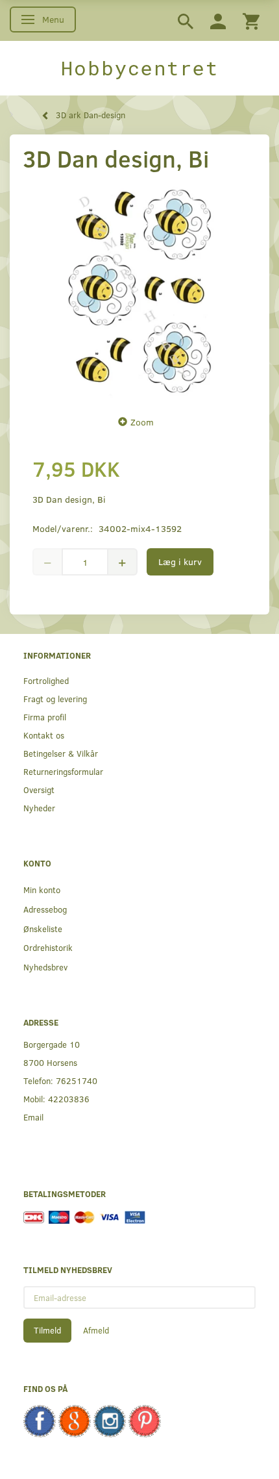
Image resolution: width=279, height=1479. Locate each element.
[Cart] (251, 20)
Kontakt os (43, 734)
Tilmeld (47, 1330)
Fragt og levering (55, 698)
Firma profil (44, 716)
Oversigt (39, 789)
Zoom (142, 422)
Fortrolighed (46, 680)
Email (33, 1116)
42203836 (69, 1098)
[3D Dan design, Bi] (139, 290)
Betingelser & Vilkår (60, 753)
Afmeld (96, 1330)
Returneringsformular (63, 771)
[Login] (218, 20)
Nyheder (39, 807)
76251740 (76, 1080)
